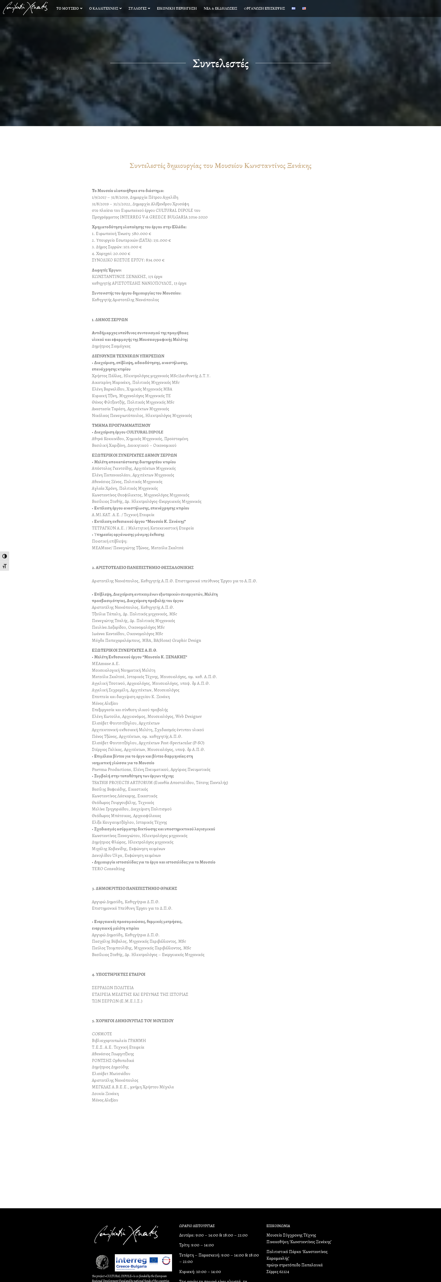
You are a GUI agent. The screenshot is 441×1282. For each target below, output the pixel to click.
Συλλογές (137, 8)
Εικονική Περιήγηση (177, 8)
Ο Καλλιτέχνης (103, 8)
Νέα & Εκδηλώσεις (220, 8)
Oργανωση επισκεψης (264, 8)
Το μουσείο (67, 8)
